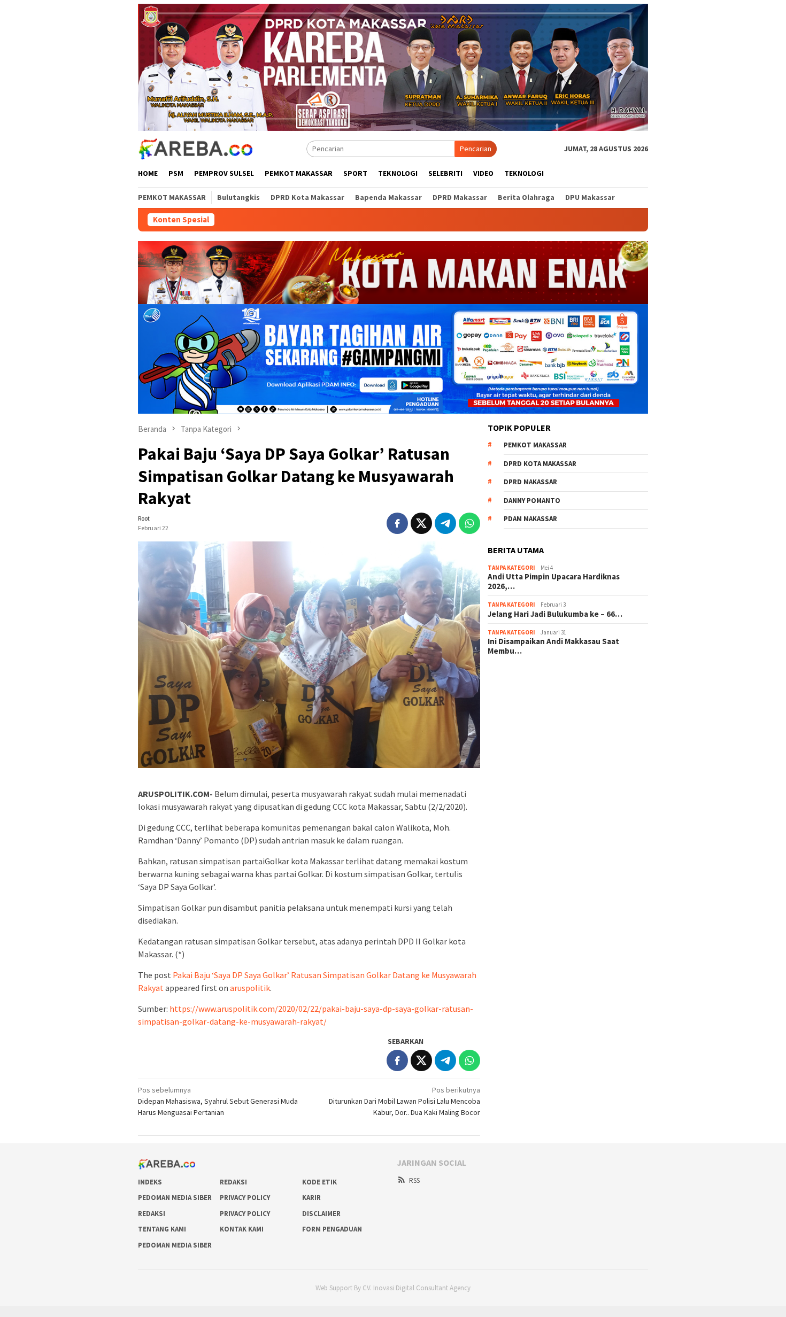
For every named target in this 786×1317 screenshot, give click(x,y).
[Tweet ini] (421, 523)
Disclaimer (321, 1213)
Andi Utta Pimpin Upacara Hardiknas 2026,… (554, 581)
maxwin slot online (517, 693)
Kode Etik (319, 1182)
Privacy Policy (245, 1197)
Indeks (150, 1182)
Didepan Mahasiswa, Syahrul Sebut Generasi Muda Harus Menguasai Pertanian (218, 1101)
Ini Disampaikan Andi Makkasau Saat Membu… (553, 646)
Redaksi (233, 1182)
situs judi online (512, 736)
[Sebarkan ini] (397, 523)
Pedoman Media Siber (175, 1197)
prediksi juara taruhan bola (530, 780)
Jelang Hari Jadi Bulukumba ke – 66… (555, 614)
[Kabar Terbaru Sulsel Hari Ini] (195, 148)
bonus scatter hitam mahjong (534, 751)
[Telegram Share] (445, 523)
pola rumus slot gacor (522, 707)
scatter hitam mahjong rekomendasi (545, 679)
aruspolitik (250, 987)
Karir (311, 1197)
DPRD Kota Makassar (540, 463)
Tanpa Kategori (511, 567)
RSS (414, 1180)
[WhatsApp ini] (469, 523)
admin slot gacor (514, 722)
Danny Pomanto (532, 500)
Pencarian (475, 148)
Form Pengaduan (332, 1229)
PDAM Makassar (530, 518)
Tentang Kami (162, 1229)
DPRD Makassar (530, 481)
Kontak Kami (242, 1229)
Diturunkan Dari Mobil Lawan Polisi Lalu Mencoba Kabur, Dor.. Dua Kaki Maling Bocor (404, 1101)
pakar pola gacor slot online (532, 765)
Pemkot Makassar (535, 445)
